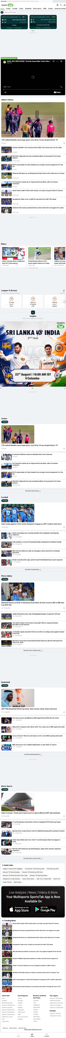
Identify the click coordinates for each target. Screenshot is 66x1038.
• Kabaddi (20, 1007)
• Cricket (20, 998)
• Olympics (20, 1000)
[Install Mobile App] (58, 5)
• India (34, 1002)
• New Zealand (36, 1019)
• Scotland (35, 1014)
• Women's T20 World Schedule (55, 1013)
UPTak (12, 1)
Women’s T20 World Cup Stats (8, 1010)
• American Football (23, 1016)
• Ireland (35, 1021)
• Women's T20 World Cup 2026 (56, 998)
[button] (2, 12)
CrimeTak (23, 1)
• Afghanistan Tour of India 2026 (56, 1003)
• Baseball (20, 1019)
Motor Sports (37, 8)
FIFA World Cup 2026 (7, 1003)
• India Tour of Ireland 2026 (56, 1007)
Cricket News (5, 1021)
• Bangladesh (36, 1005)
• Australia (35, 1000)
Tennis (21, 8)
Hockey (50, 8)
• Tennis (20, 1005)
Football (14, 8)
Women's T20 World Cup (8, 1005)
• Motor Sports (21, 1012)
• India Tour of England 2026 (55, 1005)
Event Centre (18, 28)
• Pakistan (35, 1009)
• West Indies (36, 1016)
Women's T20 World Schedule (7, 1007)
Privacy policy (13, 1028)
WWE (44, 8)
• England (35, 1012)
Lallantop (28, 1)
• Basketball (21, 1010)
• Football (20, 1003)
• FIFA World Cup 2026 (55, 1000)
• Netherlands (36, 1007)
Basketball (28, 8)
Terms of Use (22, 1028)
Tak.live (37, 1)
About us (5, 1028)
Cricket (8, 8)
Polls (3, 1019)
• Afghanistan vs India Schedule (55, 1016)
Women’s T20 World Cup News (8, 1014)
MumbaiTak (17, 1)
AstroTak (32, 1)
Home (2, 8)
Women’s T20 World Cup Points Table (8, 1012)
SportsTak (3, 1)
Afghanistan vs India (7, 1016)
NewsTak (9, 1)
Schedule (9, 28)
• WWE (19, 1014)
